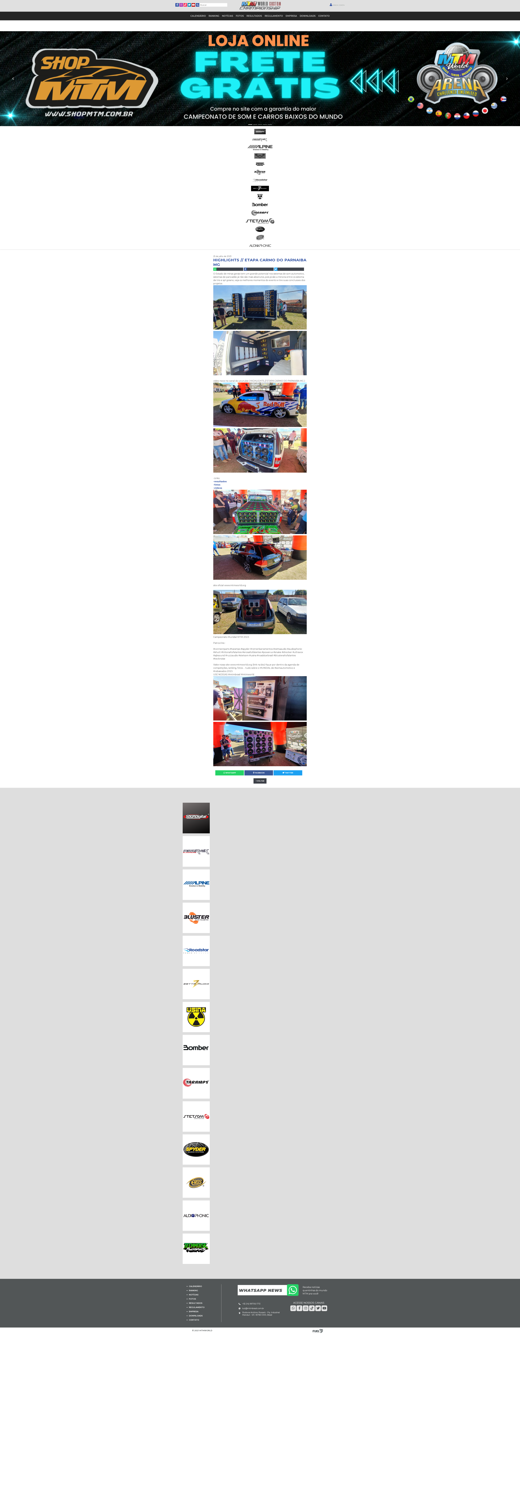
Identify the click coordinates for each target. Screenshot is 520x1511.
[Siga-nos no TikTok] (185, 4)
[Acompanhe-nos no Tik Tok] (312, 1307)
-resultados (220, 481)
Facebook (259, 772)
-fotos (216, 484)
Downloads (303, 16)
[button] (13, 78)
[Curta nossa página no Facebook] (177, 4)
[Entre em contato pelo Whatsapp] (268, 1289)
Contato (318, 16)
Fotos (241, 16)
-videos (217, 487)
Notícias (230, 16)
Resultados (255, 16)
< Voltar (260, 781)
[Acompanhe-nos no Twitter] (189, 4)
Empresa (288, 16)
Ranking (218, 16)
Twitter (288, 772)
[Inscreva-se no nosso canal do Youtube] (193, 4)
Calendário (203, 16)
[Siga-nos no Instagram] (181, 4)
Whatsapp (230, 772)
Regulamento (272, 16)
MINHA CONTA (338, 5)
